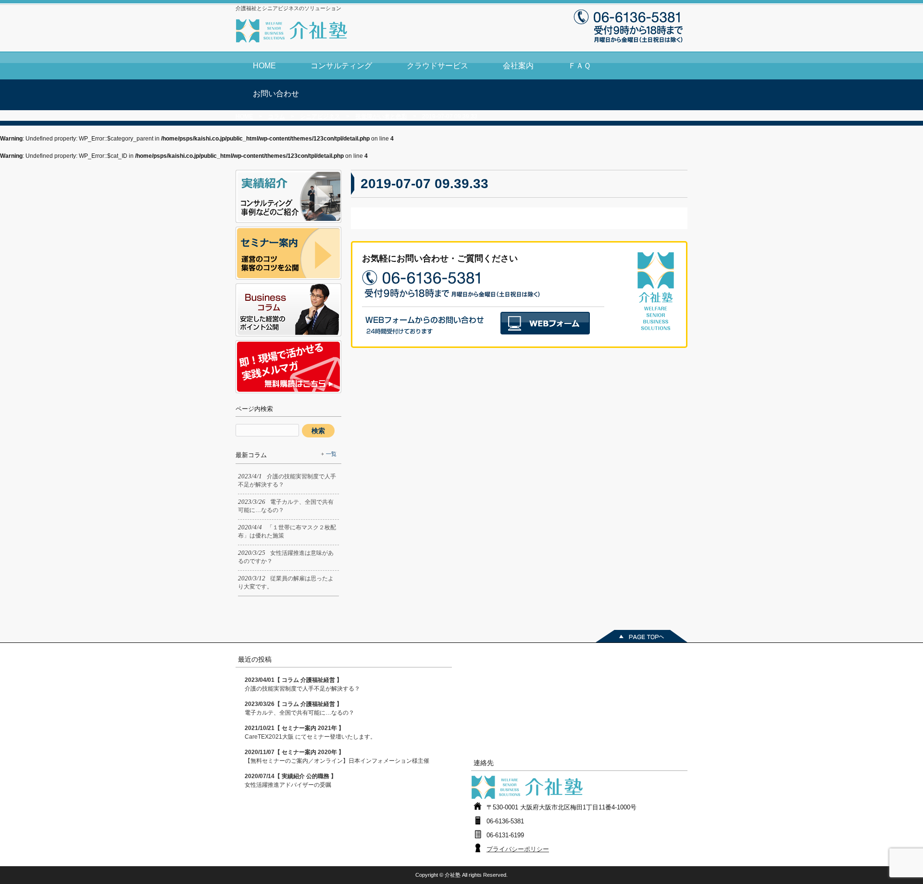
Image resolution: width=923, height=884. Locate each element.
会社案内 (518, 66)
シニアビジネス (320, 116)
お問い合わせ (276, 94)
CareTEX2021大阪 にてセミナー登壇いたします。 (310, 732)
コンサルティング (341, 66)
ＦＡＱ (579, 66)
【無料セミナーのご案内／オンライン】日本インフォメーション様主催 (337, 756)
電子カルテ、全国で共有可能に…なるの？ (299, 708)
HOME (264, 66)
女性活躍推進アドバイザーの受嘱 (291, 780)
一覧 (331, 454)
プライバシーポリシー (517, 849)
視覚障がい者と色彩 (381, 116)
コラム (276, 116)
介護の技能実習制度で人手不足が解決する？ (302, 684)
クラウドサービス (437, 66)
